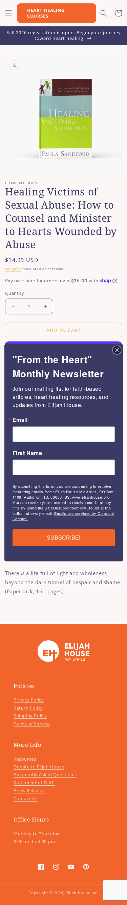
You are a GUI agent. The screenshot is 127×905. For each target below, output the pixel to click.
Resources (25, 759)
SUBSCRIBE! (63, 537)
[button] (8, 13)
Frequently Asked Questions (45, 774)
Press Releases (29, 790)
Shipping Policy (30, 716)
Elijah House (78, 892)
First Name (27, 452)
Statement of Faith (34, 783)
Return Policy (28, 708)
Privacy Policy (29, 700)
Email (20, 419)
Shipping (13, 268)
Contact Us (26, 798)
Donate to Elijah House (39, 767)
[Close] (117, 350)
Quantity (14, 293)
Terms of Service (32, 724)
